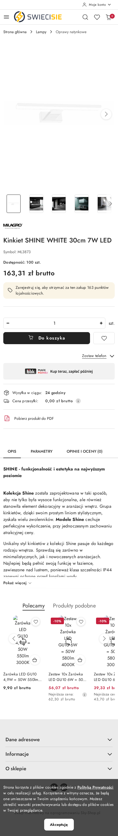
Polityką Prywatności (95, 787)
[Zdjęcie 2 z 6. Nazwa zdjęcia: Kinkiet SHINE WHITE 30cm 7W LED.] (36, 204)
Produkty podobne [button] (74, 606)
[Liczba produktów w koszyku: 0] (108, 17)
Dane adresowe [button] (22, 739)
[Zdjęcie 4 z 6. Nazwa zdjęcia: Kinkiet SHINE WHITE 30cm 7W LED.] (81, 204)
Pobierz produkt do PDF (34, 418)
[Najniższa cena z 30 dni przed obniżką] (84, 694)
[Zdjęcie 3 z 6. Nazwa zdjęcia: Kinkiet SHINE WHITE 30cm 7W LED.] (59, 204)
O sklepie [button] (15, 768)
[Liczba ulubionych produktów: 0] (97, 17)
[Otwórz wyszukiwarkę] (85, 17)
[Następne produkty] (104, 638)
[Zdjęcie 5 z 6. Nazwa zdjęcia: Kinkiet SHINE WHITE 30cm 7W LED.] (104, 204)
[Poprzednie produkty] (14, 638)
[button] (106, 114)
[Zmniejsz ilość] (8, 323)
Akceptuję (59, 824)
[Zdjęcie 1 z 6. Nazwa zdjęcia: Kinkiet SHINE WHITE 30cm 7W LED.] (13, 204)
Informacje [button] (17, 754)
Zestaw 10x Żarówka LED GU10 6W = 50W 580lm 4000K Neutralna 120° (68, 676)
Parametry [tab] (41, 451)
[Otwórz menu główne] (6, 17)
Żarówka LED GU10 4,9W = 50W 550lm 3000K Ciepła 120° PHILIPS (20, 676)
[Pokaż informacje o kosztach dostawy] (78, 401)
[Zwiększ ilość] (101, 323)
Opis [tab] (12, 451)
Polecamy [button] (34, 606)
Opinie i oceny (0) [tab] (85, 451)
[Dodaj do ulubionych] (104, 338)
